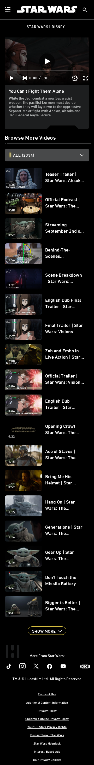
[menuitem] (8, 9)
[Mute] (24, 78)
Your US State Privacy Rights (47, 727)
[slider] (48, 71)
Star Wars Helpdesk (47, 743)
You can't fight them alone (36, 91)
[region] (47, 61)
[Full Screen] (86, 78)
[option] (51, 155)
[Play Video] (47, 61)
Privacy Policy (47, 710)
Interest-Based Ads (47, 751)
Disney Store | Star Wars (47, 735)
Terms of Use (47, 694)
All (23, 155)
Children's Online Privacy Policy (47, 718)
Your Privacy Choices (47, 759)
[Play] (12, 78)
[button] (47, 630)
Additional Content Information (47, 702)
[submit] (85, 9)
